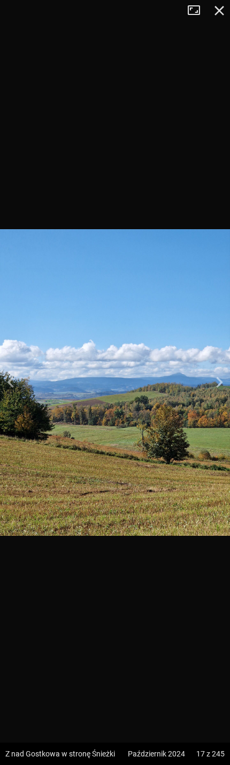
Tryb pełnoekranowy (198, 10)
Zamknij (219, 10)
